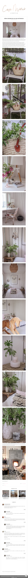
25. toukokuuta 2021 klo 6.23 (7, 549)
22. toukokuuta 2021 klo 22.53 (9, 512)
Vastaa (24, 509)
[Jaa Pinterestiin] (25, 483)
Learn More (13, 577)
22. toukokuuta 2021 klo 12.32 (7, 517)
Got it (16, 577)
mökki (5, 485)
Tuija (5, 531)
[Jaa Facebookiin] (22, 483)
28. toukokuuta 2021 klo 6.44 (9, 543)
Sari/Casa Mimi (8, 511)
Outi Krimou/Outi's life (7, 504)
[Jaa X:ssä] (23, 483)
